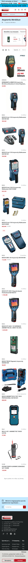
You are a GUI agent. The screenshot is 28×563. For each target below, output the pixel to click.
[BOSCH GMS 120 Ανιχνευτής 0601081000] (14, 241)
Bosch (3, 115)
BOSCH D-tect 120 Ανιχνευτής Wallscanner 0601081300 (14, 118)
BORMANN (4, 80)
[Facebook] (7, 533)
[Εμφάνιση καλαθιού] (25, 9)
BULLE (3, 429)
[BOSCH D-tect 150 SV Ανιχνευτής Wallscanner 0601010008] (14, 171)
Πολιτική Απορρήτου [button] (20, 556)
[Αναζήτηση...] (24, 14)
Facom (3, 464)
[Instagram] (10, 533)
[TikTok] (3, 533)
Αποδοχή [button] (20, 560)
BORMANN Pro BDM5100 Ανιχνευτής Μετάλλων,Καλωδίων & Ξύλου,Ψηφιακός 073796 (13, 83)
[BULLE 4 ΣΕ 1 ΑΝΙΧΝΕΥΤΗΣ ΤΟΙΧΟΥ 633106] (14, 415)
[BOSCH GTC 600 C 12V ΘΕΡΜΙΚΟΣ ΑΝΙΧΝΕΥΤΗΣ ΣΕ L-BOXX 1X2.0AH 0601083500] (14, 310)
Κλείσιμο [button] (23, 551)
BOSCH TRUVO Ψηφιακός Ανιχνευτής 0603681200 (15, 37)
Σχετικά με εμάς (6, 540)
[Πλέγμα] (3, 50)
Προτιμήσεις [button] (8, 560)
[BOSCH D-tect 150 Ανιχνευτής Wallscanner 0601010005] (14, 206)
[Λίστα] (6, 50)
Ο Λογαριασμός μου (16, 540)
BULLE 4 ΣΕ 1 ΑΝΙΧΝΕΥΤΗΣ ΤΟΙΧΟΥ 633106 (12, 432)
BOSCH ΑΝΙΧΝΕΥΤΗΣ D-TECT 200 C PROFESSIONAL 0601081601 (12, 397)
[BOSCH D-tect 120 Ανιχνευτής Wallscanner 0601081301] (14, 136)
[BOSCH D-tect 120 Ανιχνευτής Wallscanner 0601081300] (14, 101)
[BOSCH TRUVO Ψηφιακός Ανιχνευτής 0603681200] (8, 39)
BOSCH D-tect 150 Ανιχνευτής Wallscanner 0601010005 (14, 223)
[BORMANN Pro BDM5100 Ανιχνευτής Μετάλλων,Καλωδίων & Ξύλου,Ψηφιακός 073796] (14, 66)
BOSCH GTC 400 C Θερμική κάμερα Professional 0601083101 (12, 291)
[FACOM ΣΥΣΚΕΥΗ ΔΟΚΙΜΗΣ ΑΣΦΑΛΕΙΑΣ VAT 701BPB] (14, 450)
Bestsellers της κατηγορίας (11, 31)
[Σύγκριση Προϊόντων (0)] (8, 50)
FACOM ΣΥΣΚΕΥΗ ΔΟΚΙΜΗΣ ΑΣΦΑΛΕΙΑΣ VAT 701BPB (13, 467)
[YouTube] (14, 533)
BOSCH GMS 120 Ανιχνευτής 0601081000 (14, 257)
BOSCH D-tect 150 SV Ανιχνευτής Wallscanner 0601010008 (11, 188)
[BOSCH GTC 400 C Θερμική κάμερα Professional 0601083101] (14, 275)
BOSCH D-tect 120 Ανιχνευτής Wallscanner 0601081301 (14, 153)
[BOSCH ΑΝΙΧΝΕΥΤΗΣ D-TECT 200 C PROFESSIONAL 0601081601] (14, 380)
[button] (13, 41)
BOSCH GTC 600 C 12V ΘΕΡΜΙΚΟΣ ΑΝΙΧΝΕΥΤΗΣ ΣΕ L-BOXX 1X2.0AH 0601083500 (11, 327)
